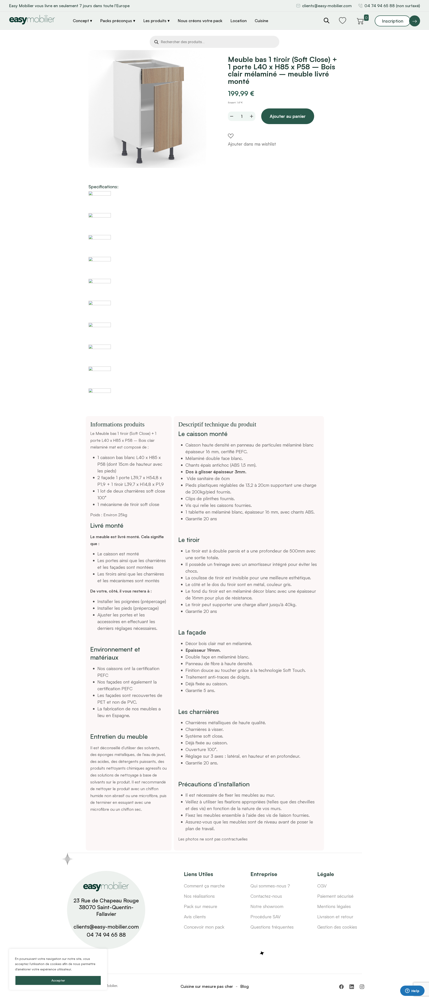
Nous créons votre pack (200, 20)
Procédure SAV (265, 916)
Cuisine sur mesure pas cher (207, 986)
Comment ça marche (204, 886)
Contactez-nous (266, 896)
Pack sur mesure (200, 906)
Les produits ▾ (156, 20)
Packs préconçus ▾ (117, 20)
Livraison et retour (335, 916)
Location (238, 20)
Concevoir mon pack (204, 927)
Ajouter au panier (288, 116)
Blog (244, 986)
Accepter (58, 980)
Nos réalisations (199, 896)
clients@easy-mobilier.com (327, 5)
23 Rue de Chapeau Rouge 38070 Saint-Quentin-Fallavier (106, 907)
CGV (322, 886)
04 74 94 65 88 (106, 934)
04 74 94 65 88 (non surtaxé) (392, 5)
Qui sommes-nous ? (270, 886)
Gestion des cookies (337, 927)
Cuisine (261, 20)
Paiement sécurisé (335, 896)
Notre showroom (266, 906)
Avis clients (195, 916)
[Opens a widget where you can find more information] (412, 991)
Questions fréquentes (272, 927)
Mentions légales (334, 906)
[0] (360, 20)
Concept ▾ (82, 20)
